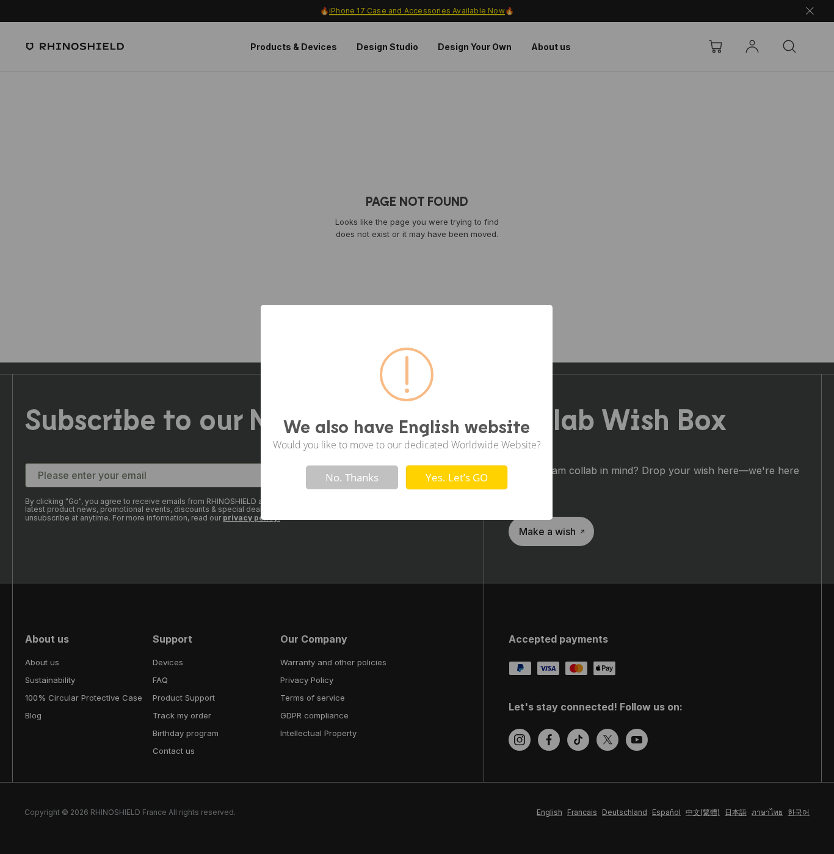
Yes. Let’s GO (457, 477)
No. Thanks (352, 477)
